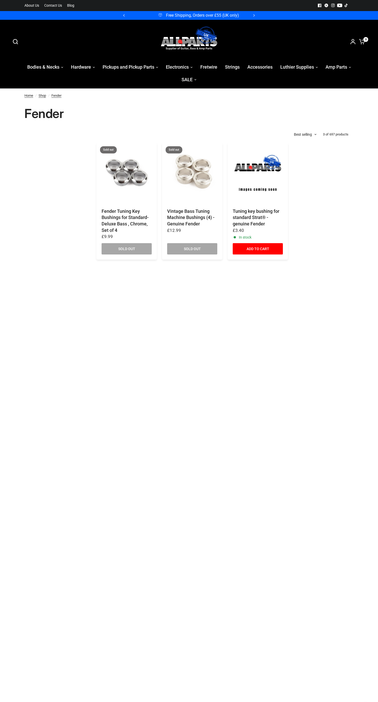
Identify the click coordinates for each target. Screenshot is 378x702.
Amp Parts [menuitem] (336, 67)
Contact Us (53, 5)
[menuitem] (33, 5)
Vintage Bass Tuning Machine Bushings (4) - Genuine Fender (190, 217)
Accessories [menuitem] (260, 67)
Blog (70, 5)
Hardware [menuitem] (81, 67)
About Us (31, 5)
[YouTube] (339, 5)
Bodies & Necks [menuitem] (43, 67)
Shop (42, 95)
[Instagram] (333, 5)
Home (28, 95)
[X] (326, 5)
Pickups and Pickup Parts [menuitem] (128, 67)
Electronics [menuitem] (177, 67)
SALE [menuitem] (187, 79)
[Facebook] (319, 5)
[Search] (17, 41)
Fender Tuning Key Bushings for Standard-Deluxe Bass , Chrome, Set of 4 (125, 221)
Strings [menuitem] (232, 67)
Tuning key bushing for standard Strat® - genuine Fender (256, 217)
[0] (360, 41)
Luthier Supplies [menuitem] (297, 67)
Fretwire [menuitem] (208, 67)
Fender (56, 95)
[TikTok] (346, 5)
